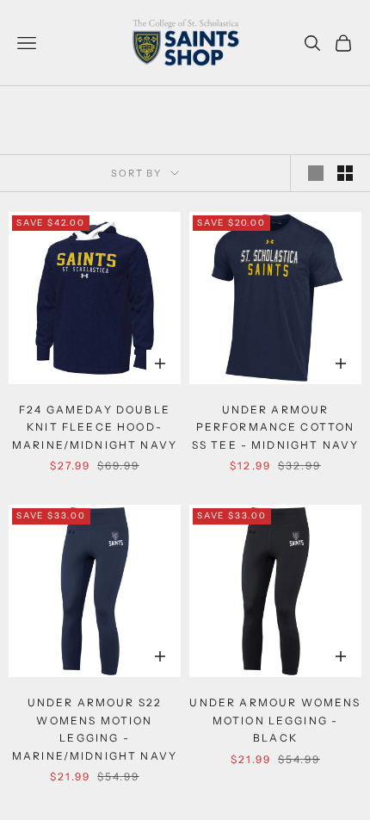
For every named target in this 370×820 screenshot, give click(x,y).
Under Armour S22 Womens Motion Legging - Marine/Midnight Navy (94, 728)
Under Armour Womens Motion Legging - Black (275, 720)
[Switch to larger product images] (316, 173)
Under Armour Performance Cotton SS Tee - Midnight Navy (276, 427)
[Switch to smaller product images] (345, 173)
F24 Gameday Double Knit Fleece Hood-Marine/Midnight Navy (94, 427)
